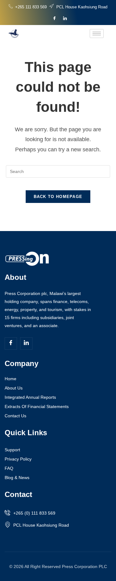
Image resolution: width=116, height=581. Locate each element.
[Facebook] (54, 18)
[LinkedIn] (65, 18)
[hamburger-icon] (97, 33)
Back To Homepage (58, 196)
